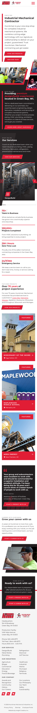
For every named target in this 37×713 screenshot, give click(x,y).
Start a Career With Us (14, 538)
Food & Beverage (8, 673)
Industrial (22, 664)
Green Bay (16, 298)
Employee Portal (27, 707)
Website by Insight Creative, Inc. (18, 710)
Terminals (23, 673)
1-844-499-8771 (14, 641)
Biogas (4, 664)
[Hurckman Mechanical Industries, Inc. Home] (11, 3)
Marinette (24, 298)
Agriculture (6, 662)
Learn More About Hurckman (19, 127)
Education (6, 669)
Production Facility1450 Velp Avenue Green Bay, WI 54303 (10, 632)
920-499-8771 (13, 639)
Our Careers (6, 689)
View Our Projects (14, 53)
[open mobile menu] (33, 3)
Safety (21, 687)
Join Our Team (13, 59)
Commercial (6, 667)
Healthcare (23, 662)
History (4, 687)
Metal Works (6, 653)
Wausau (5, 300)
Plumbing (5, 655)
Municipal (23, 669)
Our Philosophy (25, 683)
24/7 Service (23, 655)
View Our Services (12, 157)
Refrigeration (24, 650)
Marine (21, 667)
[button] (35, 181)
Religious (22, 671)
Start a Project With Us (16, 504)
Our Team (23, 685)
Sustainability (24, 689)
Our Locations (24, 680)
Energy (4, 671)
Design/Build (7, 650)
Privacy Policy (8, 707)
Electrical (22, 653)
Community (6, 685)
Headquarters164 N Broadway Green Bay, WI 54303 (10, 623)
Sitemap (17, 707)
